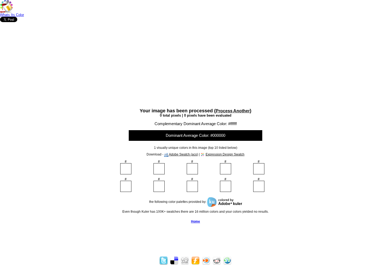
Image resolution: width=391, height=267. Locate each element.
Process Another (233, 110)
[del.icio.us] (174, 264)
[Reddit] (217, 264)
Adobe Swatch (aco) (183, 154)
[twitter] (163, 264)
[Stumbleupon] (227, 264)
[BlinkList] (206, 264)
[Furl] (195, 264)
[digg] (185, 264)
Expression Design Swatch (225, 154)
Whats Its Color (12, 15)
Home (195, 221)
